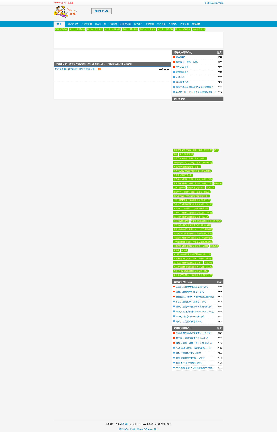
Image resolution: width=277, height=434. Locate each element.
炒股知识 (161, 24)
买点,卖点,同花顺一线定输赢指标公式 (193, 348)
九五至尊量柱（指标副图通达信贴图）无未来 (192, 267)
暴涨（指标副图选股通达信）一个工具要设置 (192, 229)
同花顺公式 (100, 24)
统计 (156, 429)
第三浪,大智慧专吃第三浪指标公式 (192, 286)
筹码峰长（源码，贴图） (187, 62)
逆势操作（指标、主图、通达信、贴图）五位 (192, 179)
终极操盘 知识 (199, 29)
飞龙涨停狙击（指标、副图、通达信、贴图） (192, 258)
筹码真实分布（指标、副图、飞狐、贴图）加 (192, 150)
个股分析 (173, 24)
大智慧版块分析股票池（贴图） (186, 167)
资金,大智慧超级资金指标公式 (190, 291)
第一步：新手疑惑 (77, 29)
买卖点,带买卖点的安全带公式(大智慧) (193, 333)
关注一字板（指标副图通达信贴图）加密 (190, 271)
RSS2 (211, 3)
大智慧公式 (87, 24)
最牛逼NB (180, 57)
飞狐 (175, 154)
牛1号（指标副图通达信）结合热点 (206, 221)
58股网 (124, 424)
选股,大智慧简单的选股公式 (189, 321)
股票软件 (138, 24)
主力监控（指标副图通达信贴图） (187, 263)
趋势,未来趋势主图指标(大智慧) (190, 358)
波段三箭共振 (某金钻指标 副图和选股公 (194, 87)
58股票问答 (125, 24)
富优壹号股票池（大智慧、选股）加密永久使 (192, 163)
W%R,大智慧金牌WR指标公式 (190, 316)
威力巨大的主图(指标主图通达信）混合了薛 (192, 254)
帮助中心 (123, 429)
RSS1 (206, 3)
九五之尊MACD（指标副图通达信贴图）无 (191, 200)
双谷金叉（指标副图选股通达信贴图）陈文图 (192, 204)
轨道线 (176, 250)
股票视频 (150, 24)
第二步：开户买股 (94, 29)
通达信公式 (73, 24)
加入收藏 (219, 3)
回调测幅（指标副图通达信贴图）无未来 (190, 246)
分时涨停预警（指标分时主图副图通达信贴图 (192, 242)
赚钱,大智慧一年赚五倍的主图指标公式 (194, 306)
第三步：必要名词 (112, 29)
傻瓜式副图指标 (186, 154)
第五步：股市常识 (147, 29)
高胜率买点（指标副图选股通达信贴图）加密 (192, 233)
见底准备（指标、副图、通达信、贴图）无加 (192, 183)
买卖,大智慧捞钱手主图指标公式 (191, 301)
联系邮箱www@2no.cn (141, 429)
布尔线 (184, 250)
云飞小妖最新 (182, 67)
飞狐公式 (113, 24)
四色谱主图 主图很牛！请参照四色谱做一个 (196, 92)
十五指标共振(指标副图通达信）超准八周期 (192, 225)
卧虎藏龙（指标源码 (196, 188)
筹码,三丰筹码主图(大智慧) (188, 353)
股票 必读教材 (61, 29)
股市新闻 (184, 24)
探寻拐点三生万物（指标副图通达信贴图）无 (192, 275)
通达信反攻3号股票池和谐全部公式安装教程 (192, 171)
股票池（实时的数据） (183, 175)
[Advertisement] (104, 89)
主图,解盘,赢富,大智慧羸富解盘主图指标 (194, 368)
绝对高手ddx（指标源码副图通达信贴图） (191, 196)
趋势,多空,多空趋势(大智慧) (188, 363)
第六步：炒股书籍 (165, 29)
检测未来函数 (101, 11)
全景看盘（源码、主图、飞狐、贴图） (189, 158)
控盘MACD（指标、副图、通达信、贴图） (191, 192)
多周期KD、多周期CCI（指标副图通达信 (190, 208)
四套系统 (214, 246)
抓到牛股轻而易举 (181, 221)
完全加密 (208, 263)
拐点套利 (218, 183)
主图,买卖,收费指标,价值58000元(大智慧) (195, 311)
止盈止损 (180, 77)
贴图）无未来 (179, 188)
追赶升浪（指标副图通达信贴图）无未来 (190, 217)
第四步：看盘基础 (130, 29)
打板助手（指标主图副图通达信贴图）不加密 (192, 213)
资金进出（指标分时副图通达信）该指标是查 (192, 238)
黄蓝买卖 (210, 188)
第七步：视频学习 (183, 29)
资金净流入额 (182, 82)
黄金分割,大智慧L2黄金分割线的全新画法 (195, 296)
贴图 (216, 150)
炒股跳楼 (196, 24)
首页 (59, 24)
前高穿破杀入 (182, 72)
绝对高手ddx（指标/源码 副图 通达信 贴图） (76, 69)
